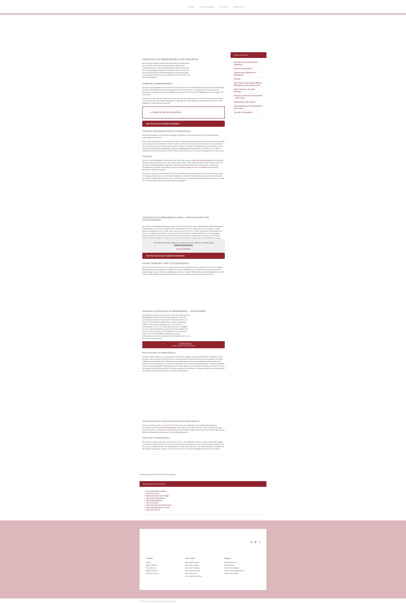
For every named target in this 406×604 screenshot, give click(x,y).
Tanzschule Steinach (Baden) (156, 491)
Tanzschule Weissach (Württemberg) (158, 505)
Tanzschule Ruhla (152, 503)
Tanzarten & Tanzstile (206, 7)
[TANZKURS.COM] (167, 542)
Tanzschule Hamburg (192, 571)
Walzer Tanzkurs (151, 565)
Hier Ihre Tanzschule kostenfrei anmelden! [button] (165, 256)
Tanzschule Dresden (192, 562)
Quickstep (181, 167)
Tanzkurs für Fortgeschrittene (234, 571)
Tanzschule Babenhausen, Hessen (158, 507)
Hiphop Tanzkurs (152, 571)
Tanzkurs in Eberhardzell (243, 68)
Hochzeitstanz (147, 317)
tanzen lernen (175, 68)
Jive (211, 167)
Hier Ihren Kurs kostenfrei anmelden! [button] (163, 124)
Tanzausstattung (170, 427)
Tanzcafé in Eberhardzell (243, 112)
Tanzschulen (223, 7)
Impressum (156, 601)
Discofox (200, 160)
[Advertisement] (203, 34)
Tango (188, 167)
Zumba (176, 176)
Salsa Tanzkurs (151, 568)
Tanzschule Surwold (153, 510)
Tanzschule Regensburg (193, 576)
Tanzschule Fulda (191, 573)
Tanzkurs (191, 7)
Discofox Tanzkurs (152, 573)
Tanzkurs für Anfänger (231, 568)
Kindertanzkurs (229, 565)
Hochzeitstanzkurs (230, 562)
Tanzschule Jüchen (152, 493)
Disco (207, 272)
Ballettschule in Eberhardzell (244, 102)
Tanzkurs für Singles (231, 573)
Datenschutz (165, 601)
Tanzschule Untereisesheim (155, 498)
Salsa (194, 160)
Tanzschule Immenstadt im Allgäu (157, 496)
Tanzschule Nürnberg (192, 568)
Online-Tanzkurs (239, 7)
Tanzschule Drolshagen (154, 500)
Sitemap (173, 601)
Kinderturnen (184, 148)
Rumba (204, 167)
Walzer (209, 160)
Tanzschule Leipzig (191, 565)
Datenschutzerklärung (183, 245)
